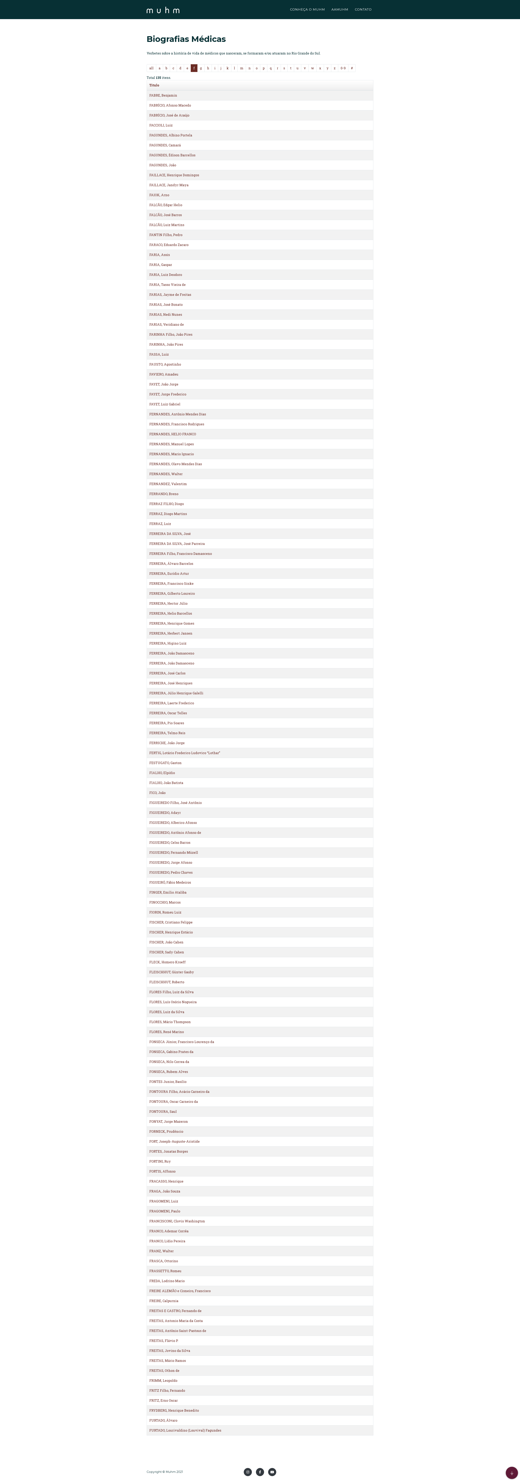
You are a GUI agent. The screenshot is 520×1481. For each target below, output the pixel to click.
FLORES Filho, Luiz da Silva (171, 992)
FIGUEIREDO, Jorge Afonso (170, 862)
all (151, 68)
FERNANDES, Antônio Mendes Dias (177, 414)
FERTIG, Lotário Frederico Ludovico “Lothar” (184, 753)
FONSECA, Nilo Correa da (169, 1062)
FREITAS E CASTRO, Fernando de (175, 1311)
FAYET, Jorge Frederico (167, 394)
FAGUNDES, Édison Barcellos (172, 155)
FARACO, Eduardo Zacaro (168, 245)
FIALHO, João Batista (166, 783)
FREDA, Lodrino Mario (167, 1281)
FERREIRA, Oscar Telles (168, 713)
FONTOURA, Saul (163, 1111)
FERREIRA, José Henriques (170, 683)
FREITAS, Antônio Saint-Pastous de (177, 1331)
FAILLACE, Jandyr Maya (168, 185)
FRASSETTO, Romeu (165, 1271)
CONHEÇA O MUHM (307, 9)
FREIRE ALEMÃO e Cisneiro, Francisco (180, 1291)
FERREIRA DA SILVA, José (170, 533)
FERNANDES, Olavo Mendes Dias (175, 464)
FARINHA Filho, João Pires (170, 334)
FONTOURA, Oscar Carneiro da (173, 1101)
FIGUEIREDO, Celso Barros (169, 842)
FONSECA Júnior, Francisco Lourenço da (181, 1042)
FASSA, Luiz (159, 354)
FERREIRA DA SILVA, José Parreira (177, 543)
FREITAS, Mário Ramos (167, 1360)
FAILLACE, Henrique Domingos (174, 175)
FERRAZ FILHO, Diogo (166, 504)
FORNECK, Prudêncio (166, 1131)
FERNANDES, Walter (166, 474)
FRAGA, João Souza (164, 1191)
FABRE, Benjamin (163, 95)
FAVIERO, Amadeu (163, 374)
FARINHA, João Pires (166, 344)
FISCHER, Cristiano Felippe (171, 922)
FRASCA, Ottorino (163, 1261)
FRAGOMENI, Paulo (164, 1211)
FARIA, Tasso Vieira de (167, 284)
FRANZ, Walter (161, 1251)
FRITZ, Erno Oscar (163, 1400)
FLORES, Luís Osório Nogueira (173, 1002)
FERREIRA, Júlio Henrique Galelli (176, 693)
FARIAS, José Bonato (166, 304)
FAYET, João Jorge (163, 384)
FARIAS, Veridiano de (166, 324)
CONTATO (363, 9)
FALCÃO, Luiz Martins (166, 225)
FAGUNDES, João (162, 165)
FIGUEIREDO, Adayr (165, 812)
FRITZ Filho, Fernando (167, 1390)
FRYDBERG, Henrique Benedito (174, 1410)
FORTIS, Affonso (162, 1171)
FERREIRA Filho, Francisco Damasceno (180, 553)
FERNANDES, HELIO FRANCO (172, 434)
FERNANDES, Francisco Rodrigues (176, 424)
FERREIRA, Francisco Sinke (171, 583)
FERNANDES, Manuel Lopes (171, 444)
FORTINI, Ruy (160, 1161)
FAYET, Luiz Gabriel (164, 404)
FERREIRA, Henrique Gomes (171, 623)
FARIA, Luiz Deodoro (165, 274)
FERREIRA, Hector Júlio (168, 603)
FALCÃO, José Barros (165, 215)
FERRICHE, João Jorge (167, 743)
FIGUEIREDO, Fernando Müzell (173, 852)
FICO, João (157, 793)
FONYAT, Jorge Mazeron (168, 1121)
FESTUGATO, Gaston (165, 763)
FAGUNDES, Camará (165, 145)
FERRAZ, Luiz (160, 524)
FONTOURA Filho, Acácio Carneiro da (179, 1091)
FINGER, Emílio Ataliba (167, 892)
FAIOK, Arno (159, 195)
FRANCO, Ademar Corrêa (168, 1231)
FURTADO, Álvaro (163, 1420)
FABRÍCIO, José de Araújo (169, 115)
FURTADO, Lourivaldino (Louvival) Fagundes (185, 1430)
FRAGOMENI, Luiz (163, 1201)
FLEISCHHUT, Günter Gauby (171, 972)
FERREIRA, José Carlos (167, 673)
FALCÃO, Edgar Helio (165, 205)
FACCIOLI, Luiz (161, 125)
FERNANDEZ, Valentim (168, 484)
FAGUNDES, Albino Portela (170, 135)
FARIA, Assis (159, 255)
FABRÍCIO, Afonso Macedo (170, 105)
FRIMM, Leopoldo (163, 1380)
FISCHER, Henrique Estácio (171, 932)
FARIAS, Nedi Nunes (165, 314)
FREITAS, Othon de (164, 1370)
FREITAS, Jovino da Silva (169, 1350)
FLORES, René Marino (166, 1032)
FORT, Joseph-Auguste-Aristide (174, 1141)
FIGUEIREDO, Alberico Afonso (173, 822)
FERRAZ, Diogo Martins (168, 514)
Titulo (154, 85)
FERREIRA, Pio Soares (166, 723)
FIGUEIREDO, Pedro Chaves (171, 872)
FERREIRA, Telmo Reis (167, 733)
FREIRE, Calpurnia (163, 1301)
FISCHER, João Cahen (166, 942)
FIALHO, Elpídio (162, 773)
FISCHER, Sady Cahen (166, 952)
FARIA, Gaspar (160, 264)
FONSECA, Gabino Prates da (171, 1052)
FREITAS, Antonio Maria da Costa (176, 1321)
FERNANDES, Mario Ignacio (171, 454)
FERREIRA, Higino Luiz (167, 643)
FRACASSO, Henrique (166, 1181)
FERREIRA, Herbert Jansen (170, 633)
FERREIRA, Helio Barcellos (170, 613)
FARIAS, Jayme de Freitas (170, 294)
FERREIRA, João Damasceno (171, 653)
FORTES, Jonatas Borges (168, 1151)
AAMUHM (340, 9)
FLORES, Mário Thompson (170, 1022)
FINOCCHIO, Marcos (165, 902)
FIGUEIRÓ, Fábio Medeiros (170, 882)
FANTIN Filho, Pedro (165, 235)
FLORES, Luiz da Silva (166, 1012)
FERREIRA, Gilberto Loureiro (172, 593)
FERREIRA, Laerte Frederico (171, 703)
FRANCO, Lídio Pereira (167, 1241)
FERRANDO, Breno (163, 494)
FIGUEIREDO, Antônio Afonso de (175, 832)
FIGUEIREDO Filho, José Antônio (175, 802)
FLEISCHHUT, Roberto (166, 982)
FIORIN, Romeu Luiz (165, 912)
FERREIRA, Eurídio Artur (169, 573)
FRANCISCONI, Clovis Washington (177, 1221)
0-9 (343, 68)
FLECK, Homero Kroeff (167, 962)
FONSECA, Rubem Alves (168, 1071)
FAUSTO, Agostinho (165, 364)
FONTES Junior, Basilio (167, 1081)
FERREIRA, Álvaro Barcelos (171, 563)
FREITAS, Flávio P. (163, 1340)
